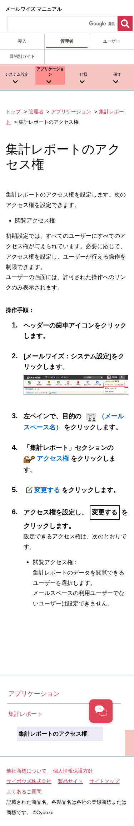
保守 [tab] (117, 74)
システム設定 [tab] (17, 74)
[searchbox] (62, 23)
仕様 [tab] (84, 74)
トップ (13, 111)
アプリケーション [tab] (50, 71)
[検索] (125, 23)
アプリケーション (71, 111)
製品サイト (70, 781)
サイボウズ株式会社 (28, 781)
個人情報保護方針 (73, 771)
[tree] (64, 734)
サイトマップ (104, 781)
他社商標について (26, 771)
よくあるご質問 (23, 791)
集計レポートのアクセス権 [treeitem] (53, 734)
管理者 (36, 111)
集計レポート (25, 714)
